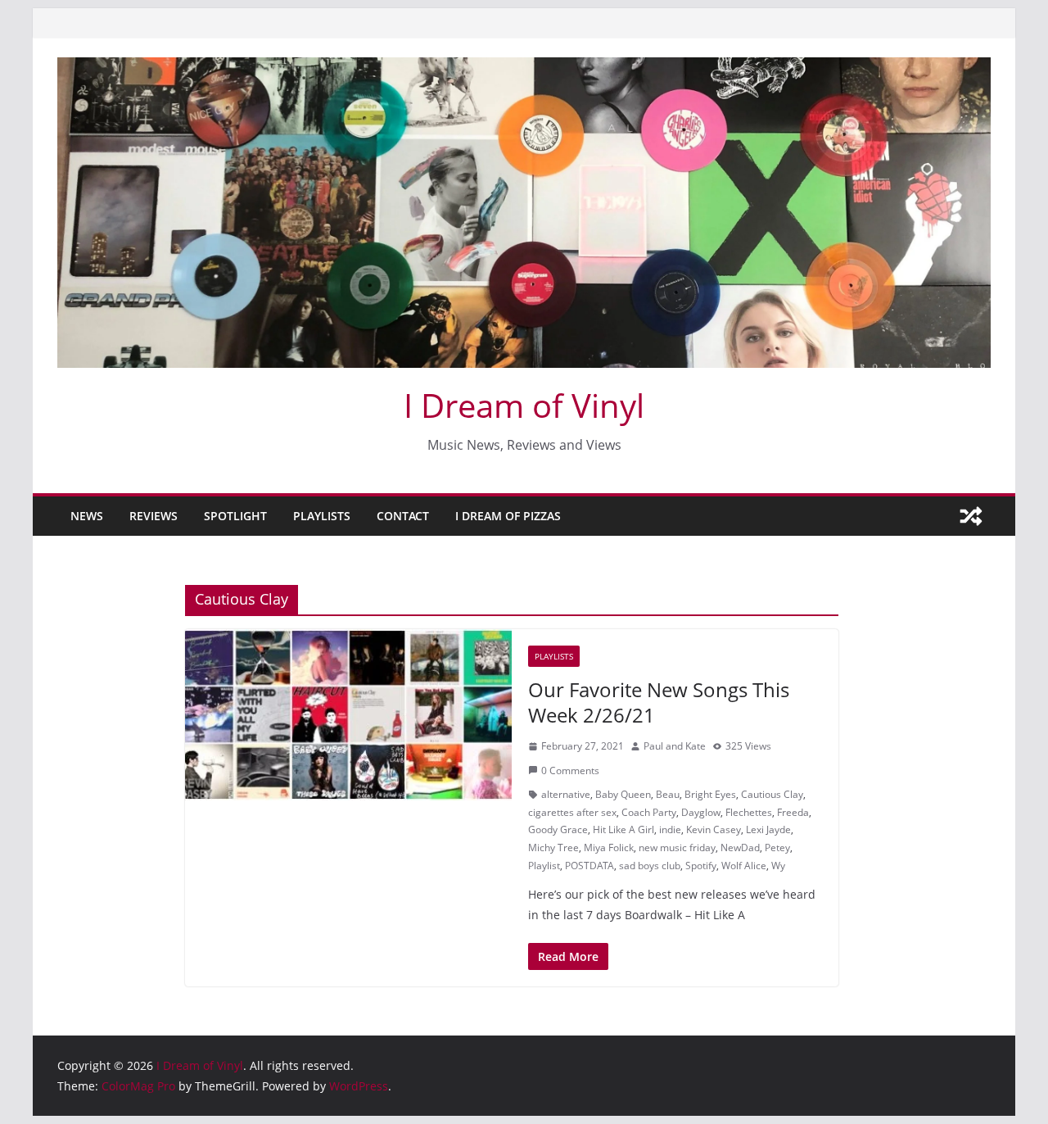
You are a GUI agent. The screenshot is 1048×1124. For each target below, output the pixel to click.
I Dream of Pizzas (508, 515)
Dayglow (700, 812)
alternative (565, 794)
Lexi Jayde (768, 829)
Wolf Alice (743, 865)
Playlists (321, 515)
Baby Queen (623, 794)
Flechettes (748, 812)
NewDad (740, 847)
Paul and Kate (675, 746)
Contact (403, 515)
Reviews (153, 515)
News (86, 515)
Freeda (793, 812)
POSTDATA (589, 865)
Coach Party (648, 812)
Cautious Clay (772, 794)
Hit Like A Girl (623, 829)
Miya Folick (609, 847)
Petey (777, 847)
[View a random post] (971, 516)
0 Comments (570, 770)
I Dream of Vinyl (524, 405)
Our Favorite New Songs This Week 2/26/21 (658, 702)
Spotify (700, 865)
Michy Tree (553, 847)
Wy (778, 865)
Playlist (544, 865)
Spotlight (235, 515)
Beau (668, 794)
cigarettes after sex (572, 812)
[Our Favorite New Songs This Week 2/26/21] (348, 715)
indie (670, 829)
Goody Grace (558, 829)
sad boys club (649, 865)
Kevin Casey (713, 829)
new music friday (677, 847)
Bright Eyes (710, 794)
